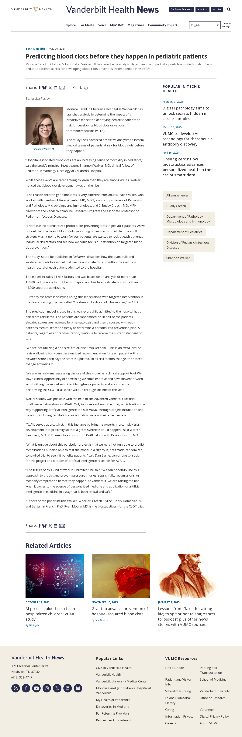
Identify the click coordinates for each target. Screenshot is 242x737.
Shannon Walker (178, 258)
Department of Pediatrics (184, 232)
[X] (57, 688)
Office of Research (213, 698)
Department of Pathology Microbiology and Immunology (188, 218)
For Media (87, 25)
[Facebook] (26, 688)
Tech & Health (35, 48)
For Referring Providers (113, 713)
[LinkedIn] (67, 688)
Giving (169, 710)
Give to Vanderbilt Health (114, 668)
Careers (170, 723)
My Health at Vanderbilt (113, 700)
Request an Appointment (113, 720)
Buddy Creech (176, 206)
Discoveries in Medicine (112, 707)
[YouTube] (36, 688)
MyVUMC (117, 25)
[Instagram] (47, 688)
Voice (102, 25)
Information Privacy (179, 716)
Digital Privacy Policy (214, 716)
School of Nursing (178, 691)
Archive (217, 9)
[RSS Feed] (15, 688)
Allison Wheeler (177, 195)
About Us (202, 9)
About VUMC (209, 723)
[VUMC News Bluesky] (78, 688)
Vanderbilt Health (108, 674)
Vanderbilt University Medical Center (122, 681)
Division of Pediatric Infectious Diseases (187, 245)
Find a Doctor (174, 668)
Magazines (136, 25)
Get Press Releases (181, 9)
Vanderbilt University (215, 691)
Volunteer (207, 710)
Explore (70, 25)
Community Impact (163, 25)
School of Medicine (213, 679)
